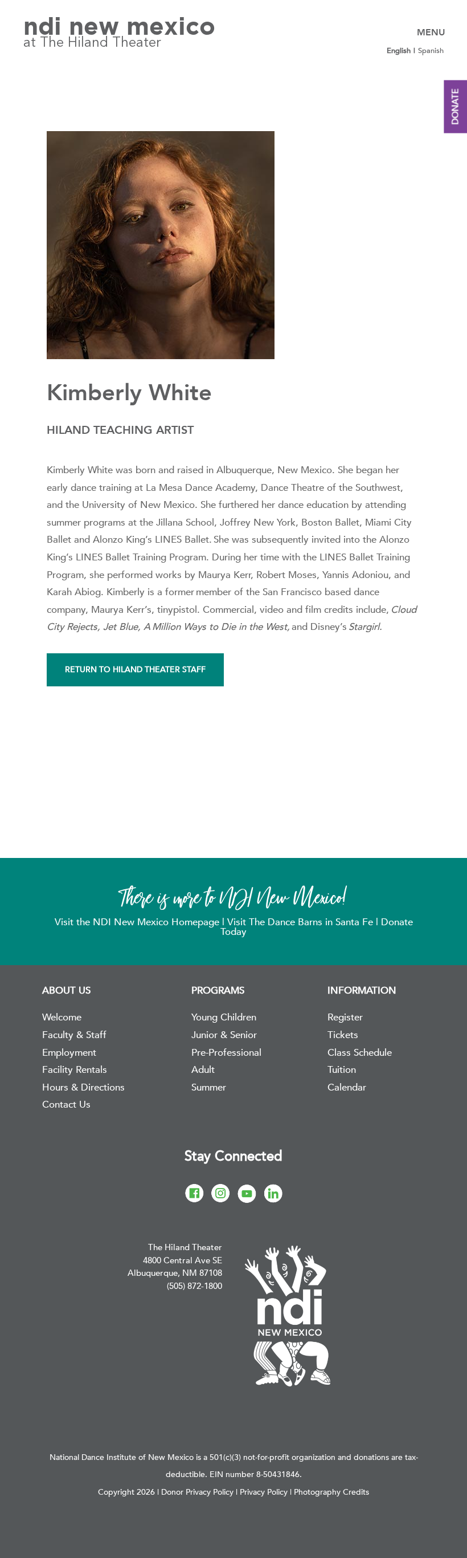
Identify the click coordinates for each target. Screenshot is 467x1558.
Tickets (342, 1035)
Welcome (61, 1017)
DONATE (455, 107)
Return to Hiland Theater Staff (135, 669)
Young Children (223, 1017)
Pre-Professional (226, 1052)
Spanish (431, 51)
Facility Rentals (74, 1069)
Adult (203, 1069)
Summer (208, 1087)
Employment (69, 1052)
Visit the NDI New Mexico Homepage (138, 922)
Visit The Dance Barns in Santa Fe (300, 922)
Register (345, 1017)
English (399, 51)
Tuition (341, 1069)
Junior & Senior (224, 1035)
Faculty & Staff (74, 1035)
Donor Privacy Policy (197, 1492)
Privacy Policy (264, 1492)
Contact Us (66, 1104)
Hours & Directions (83, 1087)
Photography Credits (331, 1492)
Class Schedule (359, 1052)
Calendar (346, 1087)
